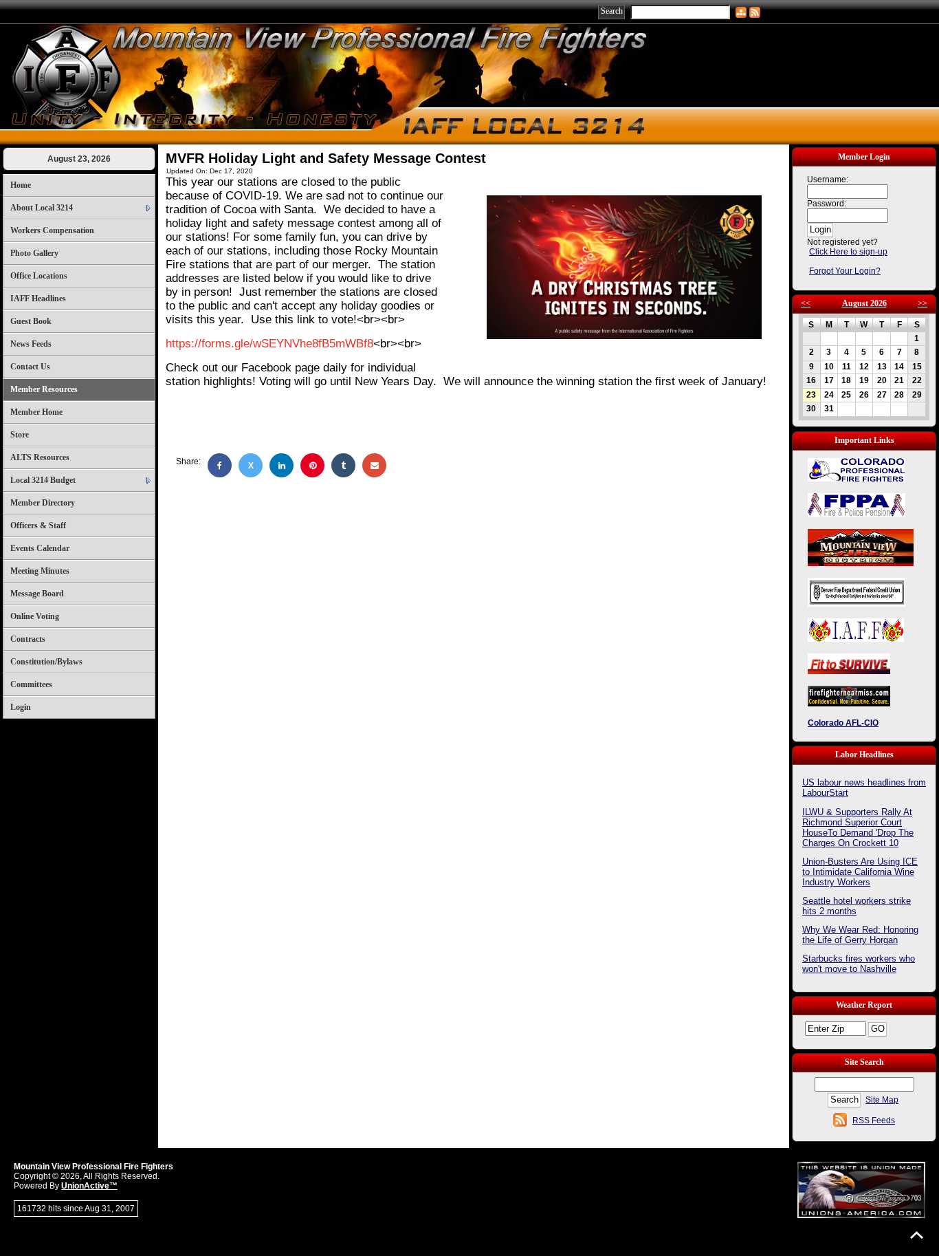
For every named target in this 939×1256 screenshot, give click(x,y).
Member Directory (42, 503)
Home (20, 185)
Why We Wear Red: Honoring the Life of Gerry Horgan (860, 934)
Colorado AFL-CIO (843, 723)
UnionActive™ (89, 1186)
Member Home (36, 412)
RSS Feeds (873, 1120)
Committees (31, 684)
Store (19, 435)
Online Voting (34, 616)
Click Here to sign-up (848, 252)
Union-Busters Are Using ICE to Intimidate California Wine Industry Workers (860, 871)
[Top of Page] (916, 1235)
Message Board (37, 593)
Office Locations (38, 276)
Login (20, 707)
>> (922, 303)
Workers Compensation (52, 230)
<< (805, 303)
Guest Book (31, 321)
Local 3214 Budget (43, 480)
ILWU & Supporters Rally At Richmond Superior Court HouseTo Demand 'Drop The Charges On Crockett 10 (858, 827)
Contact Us (30, 366)
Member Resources (44, 389)
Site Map (881, 1100)
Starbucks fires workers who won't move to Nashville (858, 963)
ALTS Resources (39, 457)
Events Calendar (39, 548)
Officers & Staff (38, 525)
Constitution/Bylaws (46, 662)
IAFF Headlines (38, 298)
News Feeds (31, 344)
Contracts (27, 639)
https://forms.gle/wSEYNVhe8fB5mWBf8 (269, 343)
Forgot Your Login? (845, 271)
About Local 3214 (41, 208)
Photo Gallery (34, 253)
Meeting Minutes (39, 571)
